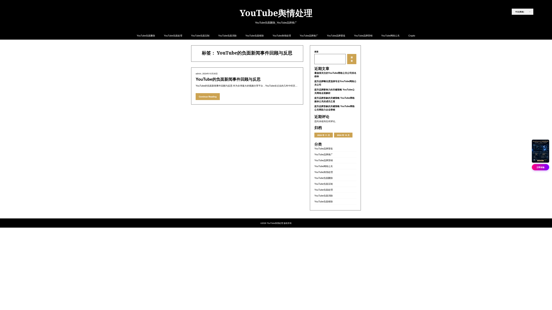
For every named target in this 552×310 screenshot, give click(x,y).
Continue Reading (208, 96)
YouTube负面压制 (200, 35)
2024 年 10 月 (343, 135)
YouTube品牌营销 (363, 35)
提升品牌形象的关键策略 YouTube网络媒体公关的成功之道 (334, 99)
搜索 (316, 51)
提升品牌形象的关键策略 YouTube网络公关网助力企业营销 (334, 107)
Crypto (411, 35)
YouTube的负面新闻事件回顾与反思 (228, 79)
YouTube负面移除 (254, 35)
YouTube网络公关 (390, 35)
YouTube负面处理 (173, 35)
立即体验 (540, 167)
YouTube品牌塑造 (336, 35)
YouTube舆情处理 (276, 12)
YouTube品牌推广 (309, 35)
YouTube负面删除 (146, 35)
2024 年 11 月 (323, 135)
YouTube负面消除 (227, 35)
